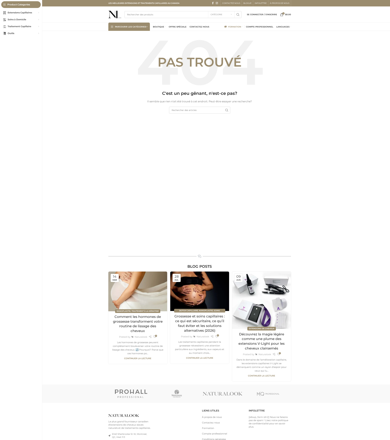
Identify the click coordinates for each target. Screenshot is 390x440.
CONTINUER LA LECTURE (137, 358)
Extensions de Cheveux (261, 328)
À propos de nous (212, 417)
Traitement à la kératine (145, 311)
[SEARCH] (238, 14)
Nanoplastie (124, 311)
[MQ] (268, 393)
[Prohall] (131, 393)
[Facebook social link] (213, 3)
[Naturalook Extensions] (222, 393)
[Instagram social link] (217, 3)
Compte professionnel (214, 433)
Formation (208, 428)
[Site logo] (114, 14)
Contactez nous (211, 422)
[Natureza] (177, 393)
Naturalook (141, 336)
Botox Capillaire (188, 310)
